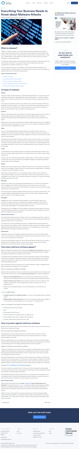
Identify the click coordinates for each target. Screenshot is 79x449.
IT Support (26, 383)
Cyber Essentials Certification (39, 433)
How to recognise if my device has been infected (15, 83)
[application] (30, 3)
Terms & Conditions (64, 443)
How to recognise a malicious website (13, 81)
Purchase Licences (36, 431)
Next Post (48, 402)
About (18, 431)
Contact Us (19, 433)
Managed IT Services (37, 437)
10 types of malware (8, 76)
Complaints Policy (55, 443)
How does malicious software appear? (13, 78)
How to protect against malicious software (14, 85)
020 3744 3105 (4, 437)
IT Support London (37, 435)
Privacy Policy (48, 443)
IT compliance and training (16, 365)
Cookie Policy (71, 443)
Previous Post (5, 402)
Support (68, 2)
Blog (50, 431)
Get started (74, 2)
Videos (50, 433)
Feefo (10, 396)
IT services (21, 385)
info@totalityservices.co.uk (6, 439)
